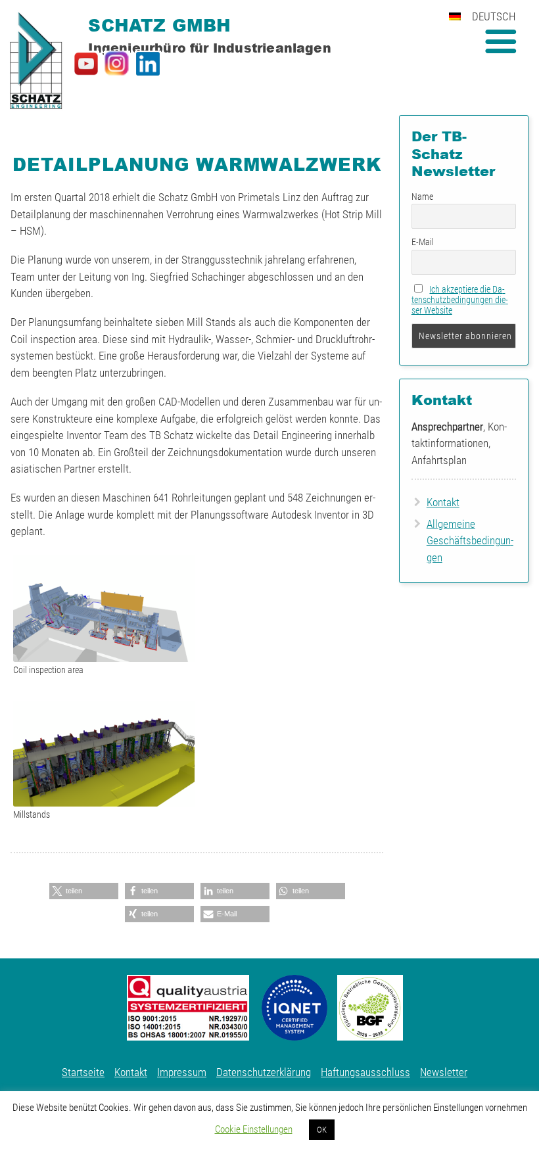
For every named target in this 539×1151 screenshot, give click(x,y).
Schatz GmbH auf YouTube (86, 64)
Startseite (83, 1072)
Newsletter (443, 1072)
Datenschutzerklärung (263, 1072)
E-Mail (422, 242)
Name (422, 196)
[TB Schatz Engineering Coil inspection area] (103, 609)
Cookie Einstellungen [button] (254, 1129)
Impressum (181, 1072)
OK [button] (322, 1130)
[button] (83, 891)
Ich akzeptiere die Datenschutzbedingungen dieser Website (459, 300)
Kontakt (443, 502)
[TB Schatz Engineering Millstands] (103, 754)
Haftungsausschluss (365, 1072)
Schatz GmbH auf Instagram (117, 64)
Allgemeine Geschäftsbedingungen (470, 540)
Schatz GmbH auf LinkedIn (148, 64)
